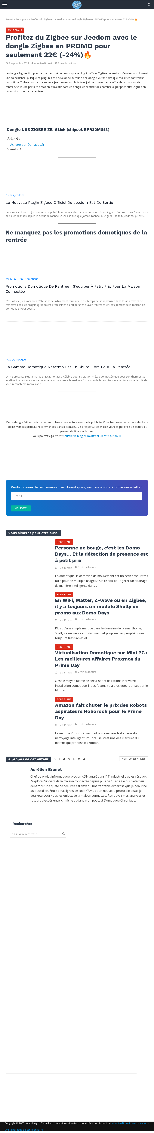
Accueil (10, 19)
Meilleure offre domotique (22, 279)
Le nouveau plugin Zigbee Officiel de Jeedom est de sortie (59, 202)
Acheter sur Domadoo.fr (27, 145)
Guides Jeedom (15, 195)
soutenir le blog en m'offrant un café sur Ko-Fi (92, 436)
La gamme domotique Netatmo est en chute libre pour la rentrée (68, 367)
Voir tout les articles (133, 759)
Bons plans (22, 19)
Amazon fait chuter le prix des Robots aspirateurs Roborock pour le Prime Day (101, 711)
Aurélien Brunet (43, 63)
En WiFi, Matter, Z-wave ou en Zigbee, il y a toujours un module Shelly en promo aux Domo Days (100, 606)
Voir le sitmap (139, 1123)
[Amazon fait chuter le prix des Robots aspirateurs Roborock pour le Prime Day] (27, 711)
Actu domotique (16, 359)
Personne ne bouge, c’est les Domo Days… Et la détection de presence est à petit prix (101, 554)
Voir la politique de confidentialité (24, 1129)
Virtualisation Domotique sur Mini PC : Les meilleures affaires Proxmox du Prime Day (101, 659)
